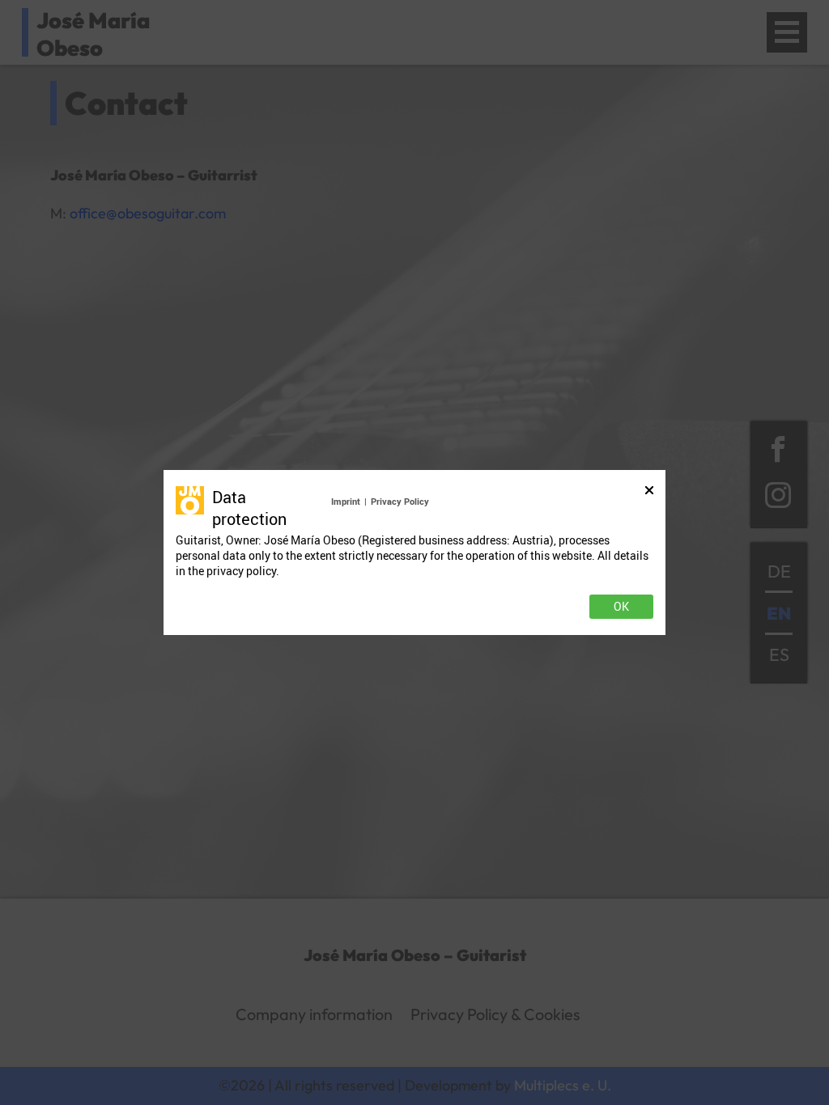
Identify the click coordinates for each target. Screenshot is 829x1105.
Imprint (345, 501)
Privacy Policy (400, 501)
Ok (621, 606)
